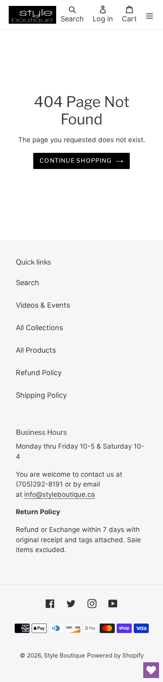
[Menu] (149, 15)
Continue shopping (76, 160)
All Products (36, 350)
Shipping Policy (41, 395)
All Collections (39, 327)
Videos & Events (43, 305)
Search (27, 282)
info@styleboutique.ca (59, 494)
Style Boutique (64, 655)
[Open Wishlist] (151, 670)
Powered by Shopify (115, 655)
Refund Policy (39, 372)
